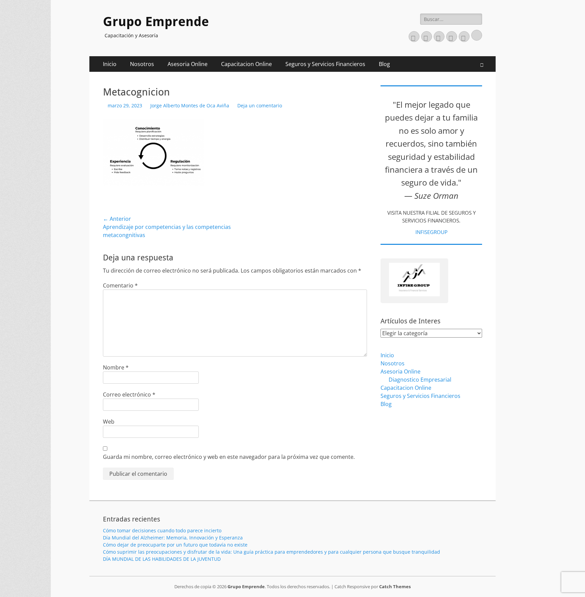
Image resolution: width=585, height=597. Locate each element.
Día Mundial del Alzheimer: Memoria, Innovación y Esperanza (173, 537)
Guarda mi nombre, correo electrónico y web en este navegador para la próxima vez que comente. (229, 457)
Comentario (120, 285)
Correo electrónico (129, 394)
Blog (384, 64)
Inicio (109, 64)
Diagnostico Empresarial (420, 379)
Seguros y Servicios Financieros (325, 64)
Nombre (116, 367)
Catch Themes (395, 586)
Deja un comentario (259, 105)
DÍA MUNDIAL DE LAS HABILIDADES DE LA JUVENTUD (162, 559)
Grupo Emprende (156, 21)
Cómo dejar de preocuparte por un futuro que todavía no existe (175, 544)
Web (108, 421)
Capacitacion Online (246, 64)
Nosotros (142, 64)
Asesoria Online (188, 64)
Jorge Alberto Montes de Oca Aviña (189, 105)
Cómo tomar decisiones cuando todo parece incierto (162, 530)
